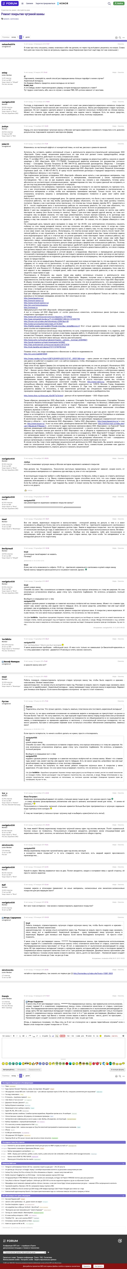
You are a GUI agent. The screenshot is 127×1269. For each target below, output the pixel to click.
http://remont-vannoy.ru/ (34, 301)
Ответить (121, 44)
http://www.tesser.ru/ (36, 423)
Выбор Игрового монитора (14, 1105)
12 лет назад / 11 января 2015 (36, 970)
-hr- (94, 1036)
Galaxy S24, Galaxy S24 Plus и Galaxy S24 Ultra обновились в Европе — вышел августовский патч (39, 1172)
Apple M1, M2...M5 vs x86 (13, 1111)
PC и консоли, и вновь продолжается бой (19, 1124)
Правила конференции (25, 1257)
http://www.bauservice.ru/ (108, 421)
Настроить (99, 1266)
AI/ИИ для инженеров (13, 1133)
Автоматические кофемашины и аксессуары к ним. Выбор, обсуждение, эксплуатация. (36, 1119)
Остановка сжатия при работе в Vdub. (18, 1221)
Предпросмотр (34, 1070)
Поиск (36, 1257)
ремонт (6, 19)
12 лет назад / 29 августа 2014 (36, 701)
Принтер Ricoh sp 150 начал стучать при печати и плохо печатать (28, 1138)
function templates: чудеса (14, 1204)
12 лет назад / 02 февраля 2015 (36, 996)
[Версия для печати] (116, 37)
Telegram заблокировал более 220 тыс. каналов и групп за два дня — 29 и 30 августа (35, 1167)
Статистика (48, 1257)
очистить (115, 1036)
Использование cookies (11, 1259)
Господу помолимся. (12, 1094)
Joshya (29, 490)
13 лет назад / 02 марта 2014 (35, 661)
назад (14, 37)
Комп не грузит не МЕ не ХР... (15, 1223)
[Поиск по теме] (120, 37)
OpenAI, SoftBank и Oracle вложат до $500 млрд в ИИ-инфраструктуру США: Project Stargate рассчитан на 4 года (44, 1189)
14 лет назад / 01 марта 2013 (35, 72)
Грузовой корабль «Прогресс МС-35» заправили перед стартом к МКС (29, 1186)
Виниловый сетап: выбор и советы (17, 1108)
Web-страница (7, 1008)
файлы (108, 1036)
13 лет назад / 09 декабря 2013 (36, 497)
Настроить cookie (27, 1259)
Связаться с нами (9, 1257)
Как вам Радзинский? (12, 1199)
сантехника (14, 19)
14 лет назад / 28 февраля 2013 (36, 44)
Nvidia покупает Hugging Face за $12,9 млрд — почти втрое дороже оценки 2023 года (34, 1175)
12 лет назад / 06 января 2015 (36, 845)
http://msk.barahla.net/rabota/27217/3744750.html (45, 347)
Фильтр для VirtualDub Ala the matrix (20, 1159)
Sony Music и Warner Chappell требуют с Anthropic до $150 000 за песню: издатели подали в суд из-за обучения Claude (47, 1180)
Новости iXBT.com (9, 1163)
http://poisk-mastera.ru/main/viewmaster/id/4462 (44, 342)
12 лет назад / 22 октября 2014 (36, 793)
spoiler (46, 1036)
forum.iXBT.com (50, 1263)
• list (68, 1036)
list (72, 1036)
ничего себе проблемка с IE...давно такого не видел (23, 1202)
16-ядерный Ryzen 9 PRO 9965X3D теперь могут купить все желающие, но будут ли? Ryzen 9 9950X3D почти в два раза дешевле (49, 1178)
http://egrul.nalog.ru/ (95, 382)
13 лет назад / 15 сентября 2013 (37, 102)
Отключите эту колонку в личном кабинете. (18, 1228)
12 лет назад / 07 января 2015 (36, 884)
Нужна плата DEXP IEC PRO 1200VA (19, 1156)
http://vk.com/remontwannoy (36, 305)
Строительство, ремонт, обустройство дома (15, 10)
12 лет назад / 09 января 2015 (36, 917)
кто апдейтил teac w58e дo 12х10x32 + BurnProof (22, 1207)
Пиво (7, 1086)
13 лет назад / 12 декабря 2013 (36, 581)
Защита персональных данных (45, 1259)
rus (97, 1036)
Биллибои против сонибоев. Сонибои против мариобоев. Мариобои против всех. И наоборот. (38, 1113)
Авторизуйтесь (8, 1070)
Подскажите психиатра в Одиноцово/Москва (23, 1148)
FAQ (41, 1257)
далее (28, 37)
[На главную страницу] (10, 3)
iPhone (7, 1130)
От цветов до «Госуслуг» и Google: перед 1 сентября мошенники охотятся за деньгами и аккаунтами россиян (43, 1169)
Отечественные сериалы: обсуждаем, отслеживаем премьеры (27, 1116)
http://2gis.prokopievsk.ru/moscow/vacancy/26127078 (46, 345)
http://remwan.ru (31, 307)
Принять (86, 1266)
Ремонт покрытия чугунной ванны (23, 14)
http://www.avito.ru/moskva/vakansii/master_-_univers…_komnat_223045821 (55, 340)
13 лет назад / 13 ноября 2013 (36, 126)
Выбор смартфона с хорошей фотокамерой (20, 1122)
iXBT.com (6, 1263)
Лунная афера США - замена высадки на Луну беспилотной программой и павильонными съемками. (41, 1127)
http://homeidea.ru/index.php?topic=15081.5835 (93, 973)
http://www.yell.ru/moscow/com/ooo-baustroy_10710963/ (48, 317)
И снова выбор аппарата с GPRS (16, 1215)
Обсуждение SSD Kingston (14, 1135)
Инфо (114, 72)
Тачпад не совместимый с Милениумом (19, 1213)
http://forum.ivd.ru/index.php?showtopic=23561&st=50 (46, 321)
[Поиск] (109, 3)
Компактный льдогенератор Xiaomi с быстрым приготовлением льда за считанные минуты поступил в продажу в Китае (47, 1191)
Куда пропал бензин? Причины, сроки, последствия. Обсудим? (27, 1089)
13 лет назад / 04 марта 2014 (35, 676)
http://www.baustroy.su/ (34, 298)
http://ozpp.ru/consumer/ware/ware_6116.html (43, 324)
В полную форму (117, 1070)
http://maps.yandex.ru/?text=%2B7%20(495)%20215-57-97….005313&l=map (54, 358)
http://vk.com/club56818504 (35, 354)
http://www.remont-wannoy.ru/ (36, 303)
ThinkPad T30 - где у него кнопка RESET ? (19, 1218)
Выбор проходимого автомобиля (19, 1151)
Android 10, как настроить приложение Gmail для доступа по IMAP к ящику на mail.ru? (38, 1146)
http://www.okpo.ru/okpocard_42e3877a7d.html (43, 396)
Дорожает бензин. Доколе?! (15, 1102)
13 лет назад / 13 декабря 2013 (36, 639)
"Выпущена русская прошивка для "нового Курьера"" (24, 1210)
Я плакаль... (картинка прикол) (16, 1097)
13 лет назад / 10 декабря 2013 (36, 548)
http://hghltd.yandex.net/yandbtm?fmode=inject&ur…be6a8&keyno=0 (52, 326)
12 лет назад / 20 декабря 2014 (36, 825)
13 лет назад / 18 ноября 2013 (36, 458)
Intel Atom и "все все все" (14, 1100)
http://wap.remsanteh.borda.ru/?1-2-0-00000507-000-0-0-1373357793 (52, 319)
